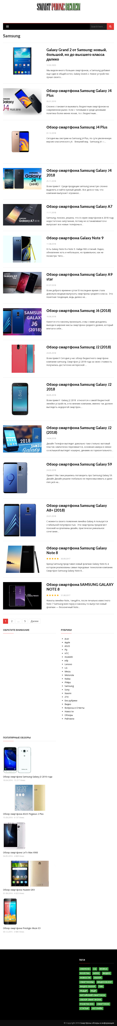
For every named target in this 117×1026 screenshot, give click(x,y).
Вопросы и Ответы (74, 707)
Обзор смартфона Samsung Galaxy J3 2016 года (27, 776)
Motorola (69, 675)
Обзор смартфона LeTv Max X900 (20, 852)
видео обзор (87, 986)
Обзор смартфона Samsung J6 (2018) (78, 310)
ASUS (67, 646)
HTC (67, 653)
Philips (68, 682)
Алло (96, 973)
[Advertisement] (26, 682)
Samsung (69, 686)
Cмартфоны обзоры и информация (97, 1023)
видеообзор (105, 982)
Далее (35, 621)
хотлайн (97, 1008)
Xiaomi (68, 693)
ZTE (67, 696)
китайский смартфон (92, 995)
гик (101, 986)
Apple (67, 642)
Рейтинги (69, 718)
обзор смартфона (90, 999)
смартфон (103, 1004)
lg (95, 969)
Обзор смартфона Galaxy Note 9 (74, 238)
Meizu (68, 671)
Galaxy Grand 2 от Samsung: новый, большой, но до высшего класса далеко (76, 54)
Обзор (97, 977)
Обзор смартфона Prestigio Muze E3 (22, 928)
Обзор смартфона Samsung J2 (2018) (78, 347)
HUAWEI (69, 656)
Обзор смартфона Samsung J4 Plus (76, 127)
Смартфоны (87, 982)
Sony (67, 689)
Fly (66, 649)
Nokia (67, 678)
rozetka (85, 973)
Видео (68, 704)
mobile (103, 969)
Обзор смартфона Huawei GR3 (19, 889)
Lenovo (68, 664)
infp (66, 660)
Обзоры (69, 715)
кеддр (83, 991)
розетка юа (87, 1004)
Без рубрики (71, 700)
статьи (84, 1008)
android (85, 969)
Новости (69, 711)
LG (66, 667)
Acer (67, 638)
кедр (93, 991)
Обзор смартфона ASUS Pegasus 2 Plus (23, 813)
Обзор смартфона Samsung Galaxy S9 (79, 464)
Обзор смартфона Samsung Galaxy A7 (79, 206)
